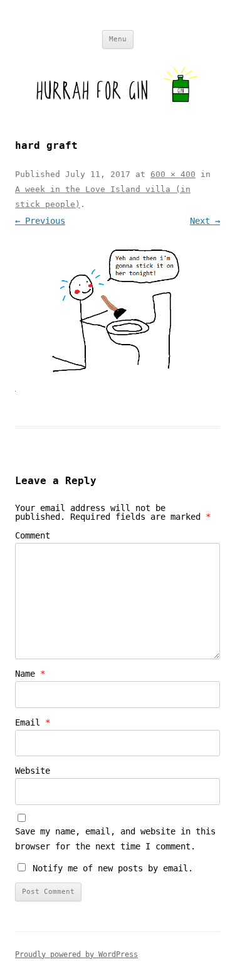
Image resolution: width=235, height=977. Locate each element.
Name (30, 674)
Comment (32, 535)
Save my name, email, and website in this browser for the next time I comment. (115, 838)
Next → (205, 221)
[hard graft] (117, 313)
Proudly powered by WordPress (76, 954)
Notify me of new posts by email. (113, 868)
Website (32, 771)
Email (32, 722)
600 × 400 (173, 174)
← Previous (40, 221)
